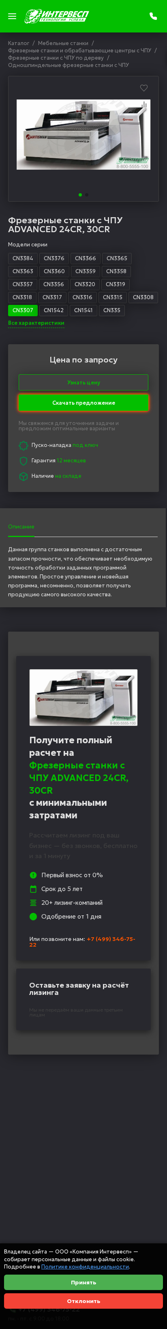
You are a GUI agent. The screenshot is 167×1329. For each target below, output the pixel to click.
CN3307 (23, 310)
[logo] (56, 16)
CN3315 (112, 297)
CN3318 (22, 297)
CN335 (111, 310)
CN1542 (54, 310)
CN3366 (85, 258)
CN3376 (54, 258)
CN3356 (53, 284)
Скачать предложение (83, 400)
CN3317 (52, 297)
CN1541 (83, 310)
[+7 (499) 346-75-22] (154, 16)
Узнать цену (83, 382)
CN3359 (85, 271)
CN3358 (116, 271)
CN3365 (117, 258)
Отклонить (84, 1301)
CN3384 (23, 258)
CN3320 (85, 284)
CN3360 (54, 271)
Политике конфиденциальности (85, 1266)
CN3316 (82, 297)
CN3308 (143, 297)
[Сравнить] (144, 104)
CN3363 (23, 271)
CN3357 (23, 284)
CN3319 (115, 284)
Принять (83, 1282)
